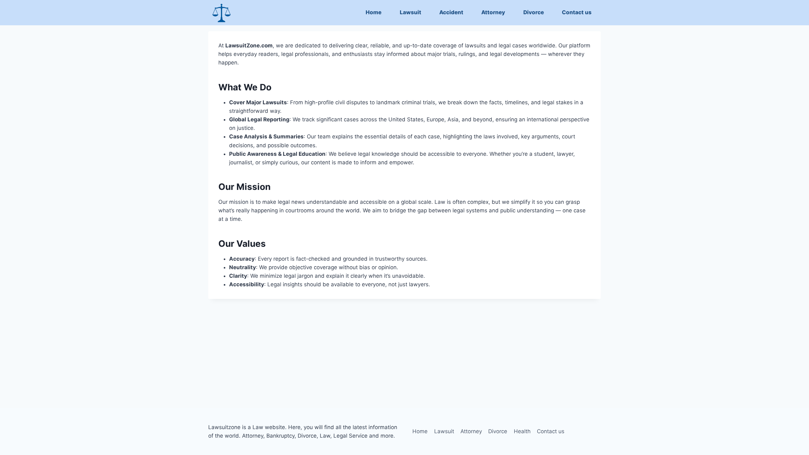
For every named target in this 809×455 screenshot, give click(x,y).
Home (373, 12)
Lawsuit (410, 12)
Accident (451, 12)
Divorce (533, 12)
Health (522, 431)
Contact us (577, 12)
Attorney (493, 12)
